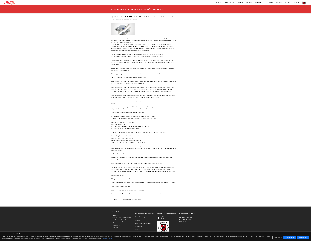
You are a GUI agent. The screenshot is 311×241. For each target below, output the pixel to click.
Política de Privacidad (185, 217)
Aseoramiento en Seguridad (143, 223)
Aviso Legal (182, 221)
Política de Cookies (184, 219)
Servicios (137, 220)
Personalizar (277, 237)
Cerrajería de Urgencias (141, 217)
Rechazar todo (290, 237)
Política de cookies (107, 238)
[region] (155, 236)
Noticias (137, 229)
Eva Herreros (127, 19)
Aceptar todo (303, 237)
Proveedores (138, 226)
